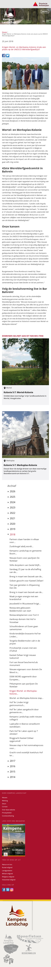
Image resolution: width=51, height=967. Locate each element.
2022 (12, 512)
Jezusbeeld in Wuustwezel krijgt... (25, 603)
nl (44, 21)
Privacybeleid (6, 813)
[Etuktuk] (8, 959)
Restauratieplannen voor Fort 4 (24, 615)
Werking (5, 801)
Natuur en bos (7, 864)
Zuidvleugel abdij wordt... (21, 546)
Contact (4, 807)
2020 (12, 523)
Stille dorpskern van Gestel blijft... (25, 565)
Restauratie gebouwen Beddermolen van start (20, 609)
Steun (4, 804)
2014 (12, 777)
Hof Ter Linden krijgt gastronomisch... (19, 703)
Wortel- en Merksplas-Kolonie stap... (26, 698)
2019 (12, 529)
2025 (12, 496)
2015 (12, 771)
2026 (12, 491)
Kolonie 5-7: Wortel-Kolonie (18, 392)
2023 (12, 507)
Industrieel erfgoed (8, 880)
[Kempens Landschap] (8, 939)
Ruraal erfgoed (7, 867)
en (47, 21)
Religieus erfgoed (8, 877)
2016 (12, 766)
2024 (12, 502)
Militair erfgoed (7, 874)
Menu (45, 11)
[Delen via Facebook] (4, 55)
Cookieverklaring (8, 816)
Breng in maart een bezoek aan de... (26, 576)
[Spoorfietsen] (30, 939)
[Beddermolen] (28, 949)
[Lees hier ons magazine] (25, 840)
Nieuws (4, 32)
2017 (12, 760)
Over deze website (8, 810)
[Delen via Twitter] (7, 55)
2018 (12, 534)
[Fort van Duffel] (11, 949)
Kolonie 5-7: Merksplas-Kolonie (20, 465)
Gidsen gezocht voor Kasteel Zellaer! (26, 580)
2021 (12, 518)
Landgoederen (7, 871)
